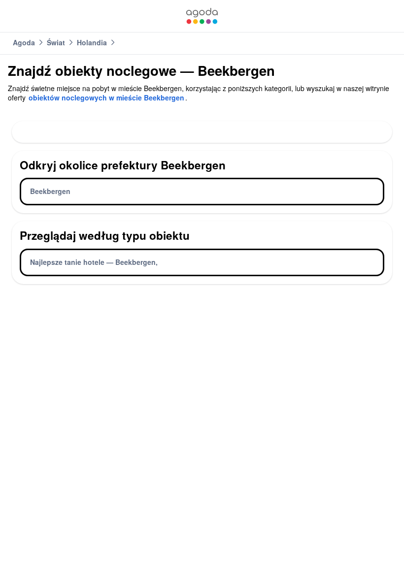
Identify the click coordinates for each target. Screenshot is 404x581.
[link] (202, 16)
